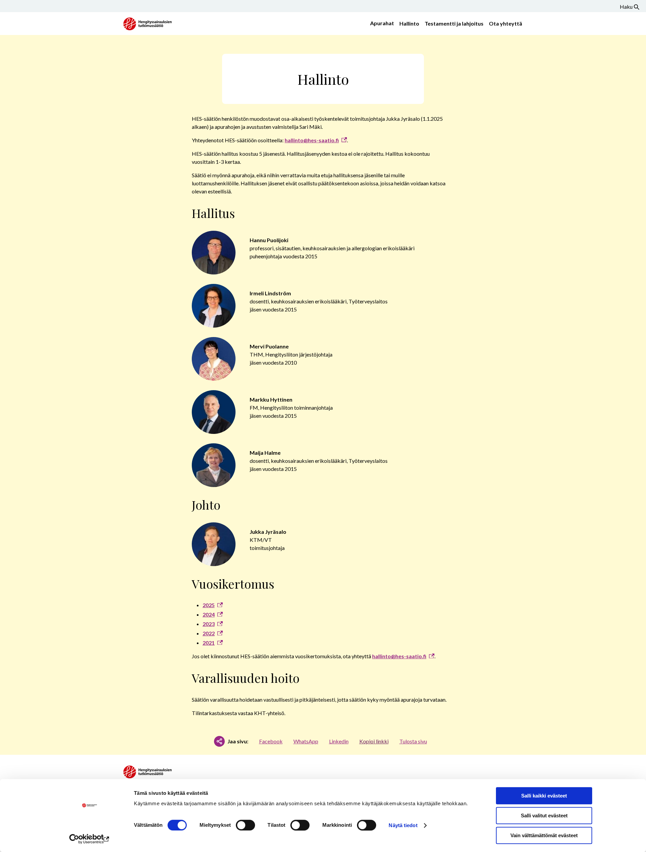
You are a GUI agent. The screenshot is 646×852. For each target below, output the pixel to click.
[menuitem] (381, 23)
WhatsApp (305, 741)
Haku (626, 6)
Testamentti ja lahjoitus (454, 23)
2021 (209, 642)
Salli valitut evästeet (544, 815)
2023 (209, 624)
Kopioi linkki (374, 741)
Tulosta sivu (413, 741)
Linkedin (339, 741)
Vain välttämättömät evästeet (544, 835)
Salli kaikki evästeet (544, 796)
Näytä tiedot (403, 825)
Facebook (271, 741)
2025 (209, 605)
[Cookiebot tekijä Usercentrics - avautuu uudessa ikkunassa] (89, 839)
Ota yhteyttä (505, 23)
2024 (209, 614)
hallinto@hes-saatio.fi (312, 140)
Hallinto (409, 23)
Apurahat (382, 23)
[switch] (245, 825)
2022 (209, 633)
